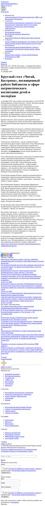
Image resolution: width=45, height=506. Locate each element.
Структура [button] (9, 21)
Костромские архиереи (13, 34)
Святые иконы (29, 49)
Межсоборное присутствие (31, 43)
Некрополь (26, 34)
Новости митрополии (19, 42)
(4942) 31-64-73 (6, 5)
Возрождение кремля (12, 55)
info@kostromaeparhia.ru (9, 3)
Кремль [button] (7, 53)
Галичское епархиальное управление (23, 24)
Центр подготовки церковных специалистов (21, 25)
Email (3, 464)
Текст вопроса (6, 487)
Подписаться (6, 472)
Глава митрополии (11, 17)
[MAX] (11, 255)
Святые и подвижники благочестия (22, 48)
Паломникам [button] (9, 45)
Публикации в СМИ (12, 57)
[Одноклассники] (5, 255)
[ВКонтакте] (2, 255)
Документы (18, 19)
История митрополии (26, 17)
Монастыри (25, 38)
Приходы (17, 38)
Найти (3, 460)
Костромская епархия (12, 32)
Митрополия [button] (9, 15)
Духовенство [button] (9, 30)
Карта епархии (35, 38)
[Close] (2, 461)
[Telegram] (8, 255)
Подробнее (15, 502)
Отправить (5, 497)
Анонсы (8, 42)
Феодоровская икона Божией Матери (18, 47)
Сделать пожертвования (29, 55)
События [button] (8, 40)
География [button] (8, 36)
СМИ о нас (38, 17)
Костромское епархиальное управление (19, 23)
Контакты (8, 58)
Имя (2, 479)
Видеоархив (9, 19)
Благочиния (9, 38)
